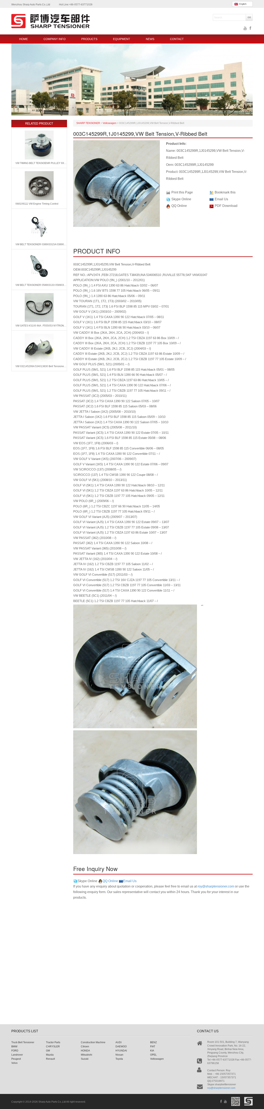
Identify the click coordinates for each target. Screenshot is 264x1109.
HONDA (85, 1050)
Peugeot (16, 1058)
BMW (14, 1046)
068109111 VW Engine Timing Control (36, 203)
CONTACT (177, 39)
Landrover (17, 1054)
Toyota (119, 1058)
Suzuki (84, 1058)
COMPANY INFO (55, 39)
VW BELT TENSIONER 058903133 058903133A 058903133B (41, 285)
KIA (152, 1050)
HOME (23, 39)
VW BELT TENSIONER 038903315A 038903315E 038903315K (41, 244)
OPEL (153, 1054)
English (242, 4)
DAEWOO (121, 1046)
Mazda (50, 1054)
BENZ (153, 1042)
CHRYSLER (53, 1046)
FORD (14, 1050)
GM (48, 1050)
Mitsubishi (86, 1054)
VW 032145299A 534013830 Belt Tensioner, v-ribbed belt (41, 366)
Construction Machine (93, 1042)
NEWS (150, 39)
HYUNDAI (121, 1050)
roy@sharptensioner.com (216, 886)
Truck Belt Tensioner (22, 1042)
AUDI (118, 1042)
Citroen (85, 1046)
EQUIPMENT (121, 39)
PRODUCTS (89, 39)
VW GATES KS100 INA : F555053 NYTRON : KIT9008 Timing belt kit (41, 325)
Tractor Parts (53, 1042)
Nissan (119, 1054)
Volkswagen (157, 1058)
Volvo (14, 1063)
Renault (50, 1058)
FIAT (152, 1046)
